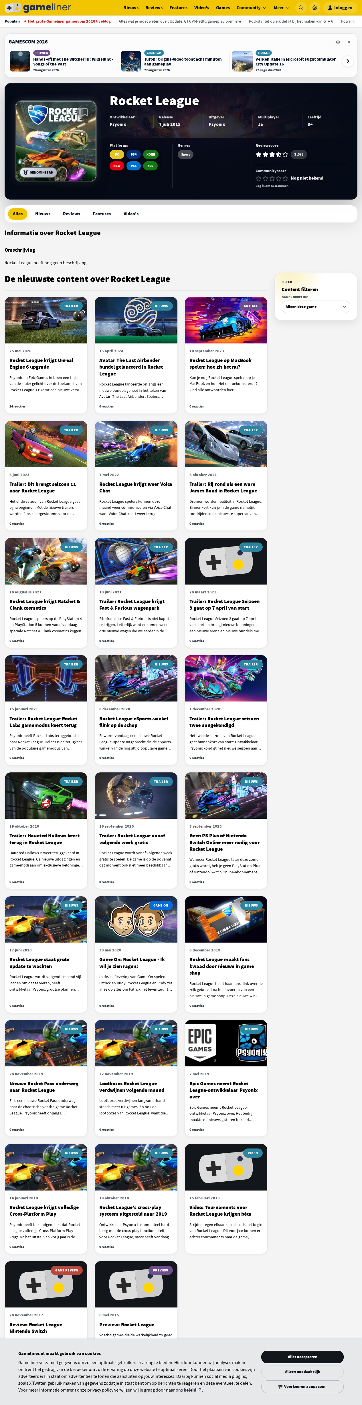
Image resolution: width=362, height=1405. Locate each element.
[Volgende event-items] (347, 61)
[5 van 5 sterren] (285, 178)
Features (178, 8)
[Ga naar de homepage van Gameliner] (38, 8)
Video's (201, 8)
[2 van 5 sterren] (265, 178)
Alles (18, 214)
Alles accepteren (302, 1357)
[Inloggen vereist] (84, 112)
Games (223, 8)
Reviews (154, 8)
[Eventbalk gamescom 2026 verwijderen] (348, 42)
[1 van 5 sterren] (259, 178)
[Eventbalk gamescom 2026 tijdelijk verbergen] (338, 42)
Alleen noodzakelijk (302, 1371)
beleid (190, 1390)
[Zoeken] (301, 7)
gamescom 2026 (28, 41)
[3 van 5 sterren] (272, 178)
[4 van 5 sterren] (279, 178)
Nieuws (131, 8)
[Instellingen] (315, 7)
